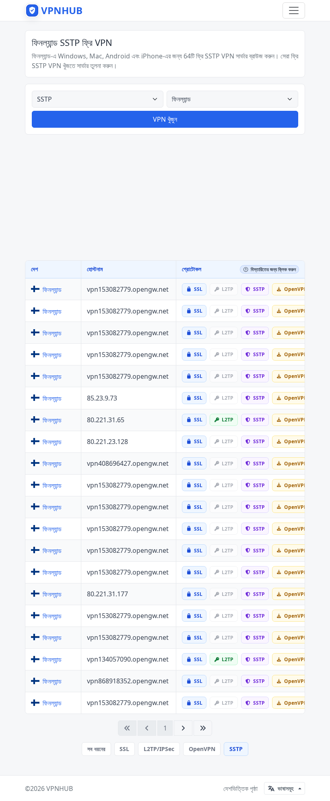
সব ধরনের (96, 749)
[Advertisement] (165, 197)
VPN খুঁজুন (165, 119)
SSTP (236, 749)
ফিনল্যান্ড (52, 289)
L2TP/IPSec (159, 749)
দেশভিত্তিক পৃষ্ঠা (240, 788)
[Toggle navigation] (294, 10)
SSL (124, 749)
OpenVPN (202, 749)
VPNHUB (59, 788)
